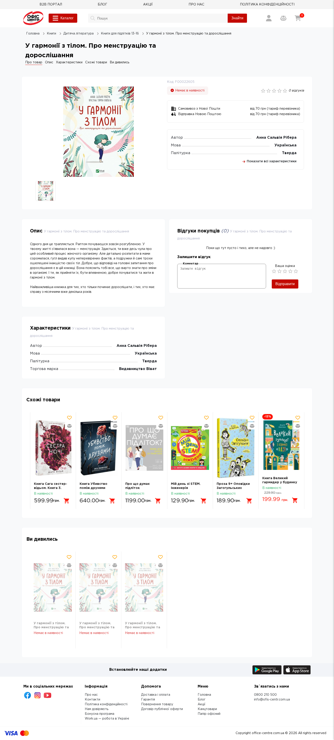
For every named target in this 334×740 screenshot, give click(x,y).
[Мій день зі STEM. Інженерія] (190, 448)
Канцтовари (207, 709)
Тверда (289, 153)
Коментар (190, 263)
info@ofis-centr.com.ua (272, 699)
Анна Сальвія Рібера (276, 137)
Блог (201, 699)
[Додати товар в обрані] (69, 417)
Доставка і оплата (155, 694)
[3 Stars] (285, 271)
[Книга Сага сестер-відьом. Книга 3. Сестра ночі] (53, 448)
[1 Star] (274, 271)
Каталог (67, 18)
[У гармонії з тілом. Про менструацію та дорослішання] (53, 587)
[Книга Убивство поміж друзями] (98, 448)
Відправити (285, 284)
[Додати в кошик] (66, 500)
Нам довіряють (96, 709)
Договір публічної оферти (162, 709)
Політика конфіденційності (106, 704)
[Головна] (33, 18)
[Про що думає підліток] (144, 448)
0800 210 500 (265, 694)
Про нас (91, 694)
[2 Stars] (279, 271)
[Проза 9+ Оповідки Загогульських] (235, 448)
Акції (201, 704)
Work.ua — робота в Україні (107, 718)
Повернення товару (157, 704)
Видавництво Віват (138, 369)
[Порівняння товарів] (283, 18)
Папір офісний (209, 714)
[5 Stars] (296, 271)
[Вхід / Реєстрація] (268, 18)
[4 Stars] (290, 271)
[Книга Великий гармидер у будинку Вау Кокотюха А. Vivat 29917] (281, 445)
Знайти (237, 18)
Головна (204, 694)
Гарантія (148, 699)
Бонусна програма (99, 714)
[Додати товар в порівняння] (69, 425)
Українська (285, 145)
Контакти (92, 699)
